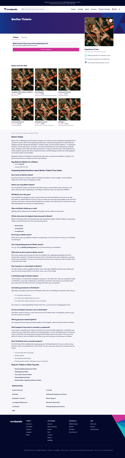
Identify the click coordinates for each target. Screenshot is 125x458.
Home (13, 133)
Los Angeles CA (19, 231)
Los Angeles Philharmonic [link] (19, 402)
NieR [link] (13, 410)
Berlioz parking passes (29, 247)
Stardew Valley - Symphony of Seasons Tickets (28, 380)
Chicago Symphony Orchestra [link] (55, 406)
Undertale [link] (15, 394)
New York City (19, 225)
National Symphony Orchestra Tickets (26, 369)
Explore (73, 9)
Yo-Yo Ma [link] (49, 390)
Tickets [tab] (16, 37)
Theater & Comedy (104, 9)
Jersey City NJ (19, 228)
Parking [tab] (24, 37)
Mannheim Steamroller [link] (53, 402)
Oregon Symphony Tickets (22, 377)
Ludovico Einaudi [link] (17, 390)
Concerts (94, 9)
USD (115, 9)
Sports (87, 9)
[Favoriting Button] (110, 20)
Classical (25, 133)
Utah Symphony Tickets (21, 371)
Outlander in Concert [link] (18, 398)
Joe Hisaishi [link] (15, 406)
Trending (80, 9)
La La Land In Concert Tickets (23, 374)
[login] (119, 9)
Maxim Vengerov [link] (51, 398)
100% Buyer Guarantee (69, 2)
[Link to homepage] (11, 9)
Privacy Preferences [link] (107, 450)
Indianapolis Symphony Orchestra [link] (56, 394)
